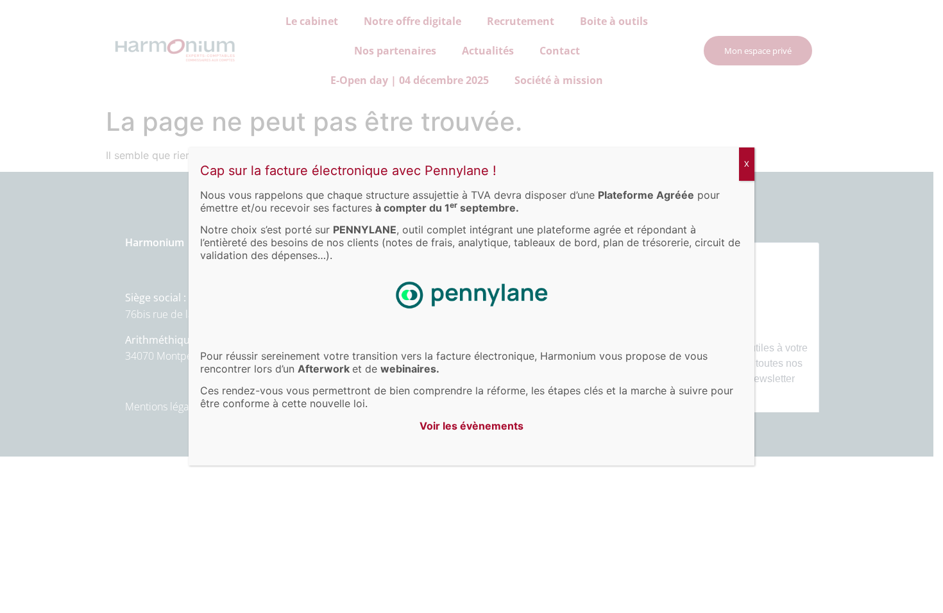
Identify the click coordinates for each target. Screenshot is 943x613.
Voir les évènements (471, 425)
